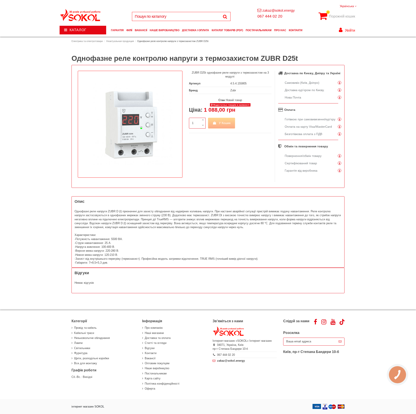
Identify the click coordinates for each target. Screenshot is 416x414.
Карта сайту (153, 378)
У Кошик (225, 123)
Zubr (233, 90)
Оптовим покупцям (157, 363)
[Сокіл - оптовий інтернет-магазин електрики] (80, 15)
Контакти (150, 353)
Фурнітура (80, 353)
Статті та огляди (155, 343)
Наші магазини (154, 333)
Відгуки (149, 348)
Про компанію (154, 327)
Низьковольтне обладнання (92, 338)
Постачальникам (156, 373)
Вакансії (150, 358)
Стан (221, 100)
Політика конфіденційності (162, 383)
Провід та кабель (85, 327)
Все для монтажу (85, 363)
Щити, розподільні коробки (91, 358)
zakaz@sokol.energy (278, 10)
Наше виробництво (157, 368)
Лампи (78, 343)
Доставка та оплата (158, 338)
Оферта (150, 388)
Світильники (82, 348)
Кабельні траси (84, 333)
